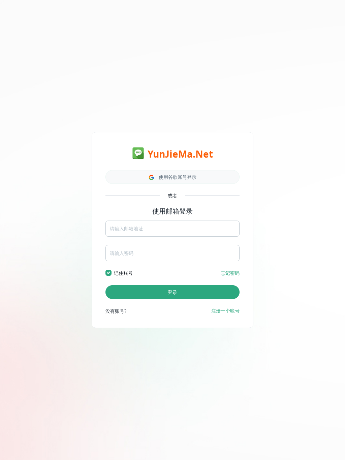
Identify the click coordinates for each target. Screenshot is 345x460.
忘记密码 (230, 273)
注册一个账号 (225, 310)
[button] (172, 177)
